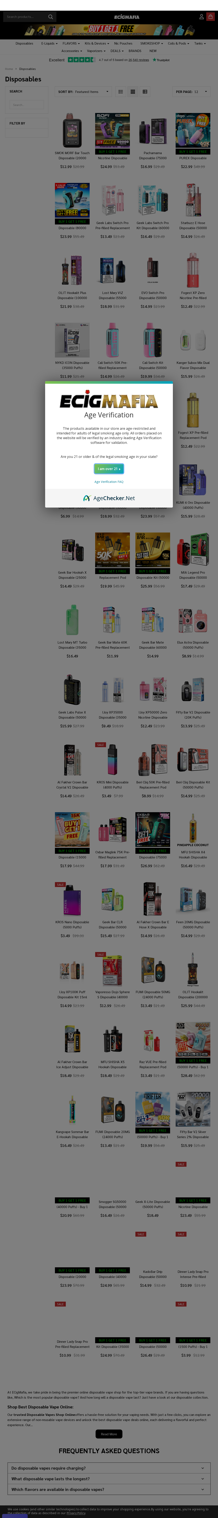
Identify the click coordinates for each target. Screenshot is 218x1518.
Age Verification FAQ (109, 471)
